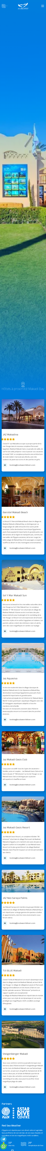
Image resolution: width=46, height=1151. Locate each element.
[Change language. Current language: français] (4, 6)
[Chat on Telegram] (3, 1139)
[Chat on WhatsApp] (3, 1146)
